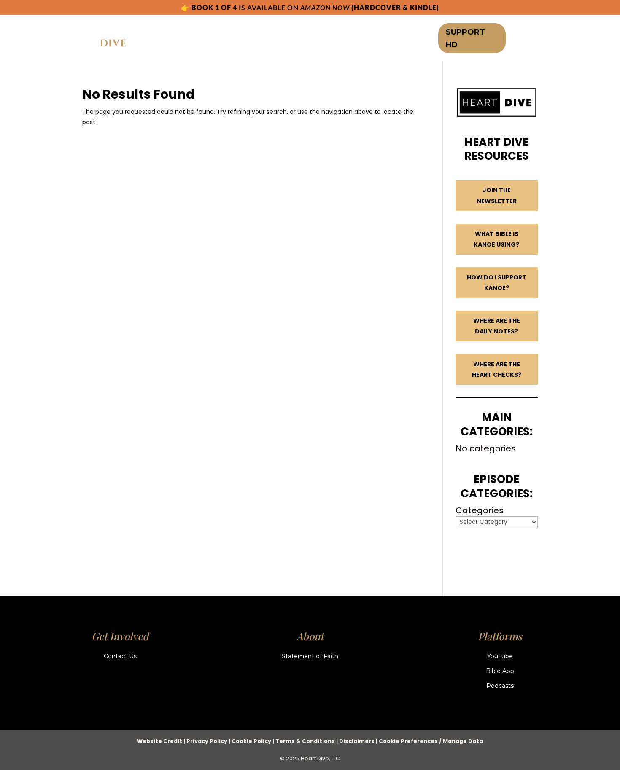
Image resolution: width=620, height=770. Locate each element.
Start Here (177, 39)
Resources (273, 39)
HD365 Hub (221, 39)
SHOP (316, 39)
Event (343, 39)
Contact (377, 39)
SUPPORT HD (465, 38)
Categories (480, 510)
